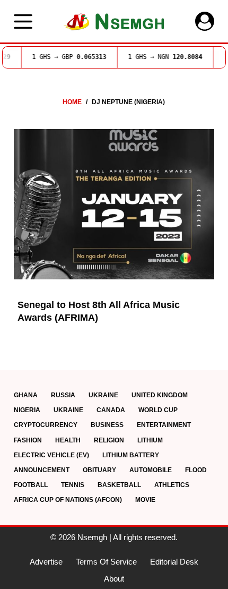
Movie (145, 499)
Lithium (150, 440)
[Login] (204, 21)
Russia (63, 395)
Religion (109, 440)
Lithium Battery (130, 455)
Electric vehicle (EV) (51, 455)
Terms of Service (106, 561)
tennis (72, 485)
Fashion (28, 440)
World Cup (158, 410)
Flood (196, 470)
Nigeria (27, 410)
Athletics (171, 485)
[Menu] (23, 21)
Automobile (150, 470)
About (114, 578)
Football (31, 485)
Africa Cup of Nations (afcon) (68, 499)
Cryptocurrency (45, 425)
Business (107, 425)
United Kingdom (159, 395)
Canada (111, 410)
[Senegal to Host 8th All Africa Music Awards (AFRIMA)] (114, 204)
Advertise (46, 561)
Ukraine (103, 395)
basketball (119, 485)
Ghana (26, 395)
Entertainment (164, 425)
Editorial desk (174, 561)
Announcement (41, 470)
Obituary (99, 470)
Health (68, 440)
